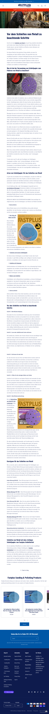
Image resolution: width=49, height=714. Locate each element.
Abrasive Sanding (7, 656)
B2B (26, 677)
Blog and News (28, 664)
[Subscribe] (36, 638)
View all (24, 624)
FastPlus (38, 656)
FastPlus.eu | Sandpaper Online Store (19, 710)
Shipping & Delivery (18, 659)
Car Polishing (6, 676)
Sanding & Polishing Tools (8, 680)
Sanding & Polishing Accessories (8, 685)
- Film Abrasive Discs (7, 672)
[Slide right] (27, 620)
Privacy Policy (17, 676)
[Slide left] (21, 620)
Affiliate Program (28, 674)
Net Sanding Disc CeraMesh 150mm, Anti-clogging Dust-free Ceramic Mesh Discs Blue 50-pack (34, 610)
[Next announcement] (46, 1)
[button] (3, 5)
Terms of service (42, 710)
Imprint (15, 679)
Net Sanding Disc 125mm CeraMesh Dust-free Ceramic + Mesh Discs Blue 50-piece (11, 610)
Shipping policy (42, 712)
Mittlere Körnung (11, 492)
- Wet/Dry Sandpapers (6, 667)
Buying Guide (27, 668)
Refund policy (29, 710)
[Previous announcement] (2, 1)
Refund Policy (17, 662)
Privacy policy (35, 710)
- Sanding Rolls (7, 662)
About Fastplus (28, 656)
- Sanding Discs (7, 659)
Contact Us (27, 671)
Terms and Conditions (16, 672)
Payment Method (17, 656)
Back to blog (25, 570)
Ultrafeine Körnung (11, 516)
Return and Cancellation (16, 667)
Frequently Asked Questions (28, 660)
